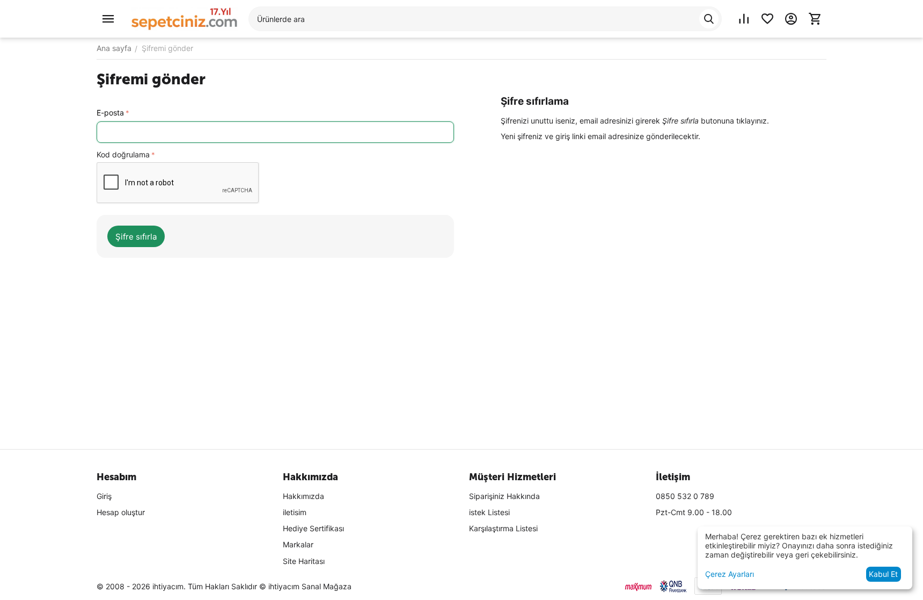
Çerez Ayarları (729, 574)
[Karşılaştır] (744, 19)
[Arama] (709, 18)
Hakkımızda (303, 496)
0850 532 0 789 (685, 496)
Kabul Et (883, 574)
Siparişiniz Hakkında (504, 496)
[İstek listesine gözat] (767, 19)
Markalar (298, 544)
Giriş (104, 496)
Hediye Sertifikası (313, 528)
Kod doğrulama (123, 154)
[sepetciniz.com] (184, 18)
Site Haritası (304, 561)
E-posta (110, 112)
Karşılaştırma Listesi (503, 528)
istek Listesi (489, 512)
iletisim (294, 512)
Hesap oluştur (121, 512)
